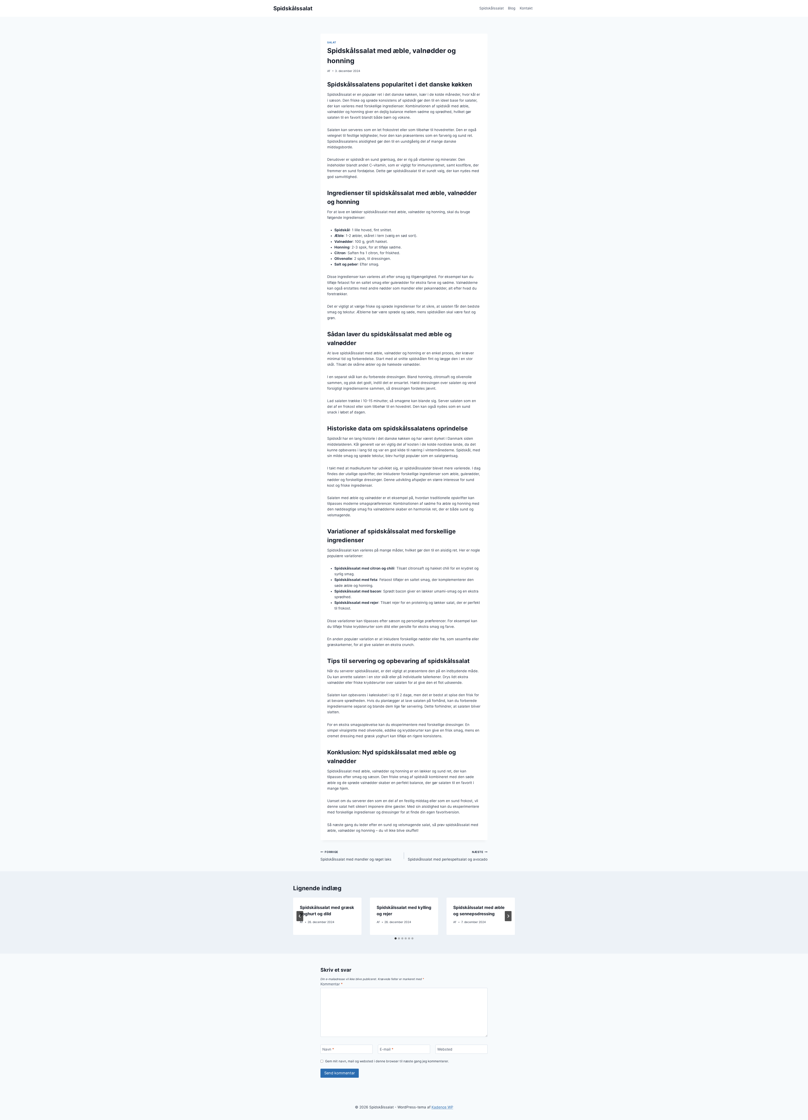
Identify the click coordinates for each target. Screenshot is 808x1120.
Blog (511, 8)
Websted (444, 1049)
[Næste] (508, 916)
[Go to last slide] (299, 916)
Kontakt (526, 8)
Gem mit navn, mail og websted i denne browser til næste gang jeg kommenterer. (387, 1061)
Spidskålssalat (491, 8)
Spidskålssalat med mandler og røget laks (355, 855)
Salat (331, 42)
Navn (328, 1049)
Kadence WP (442, 1107)
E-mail (386, 1049)
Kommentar (331, 984)
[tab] (396, 938)
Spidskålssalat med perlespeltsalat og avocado (448, 855)
